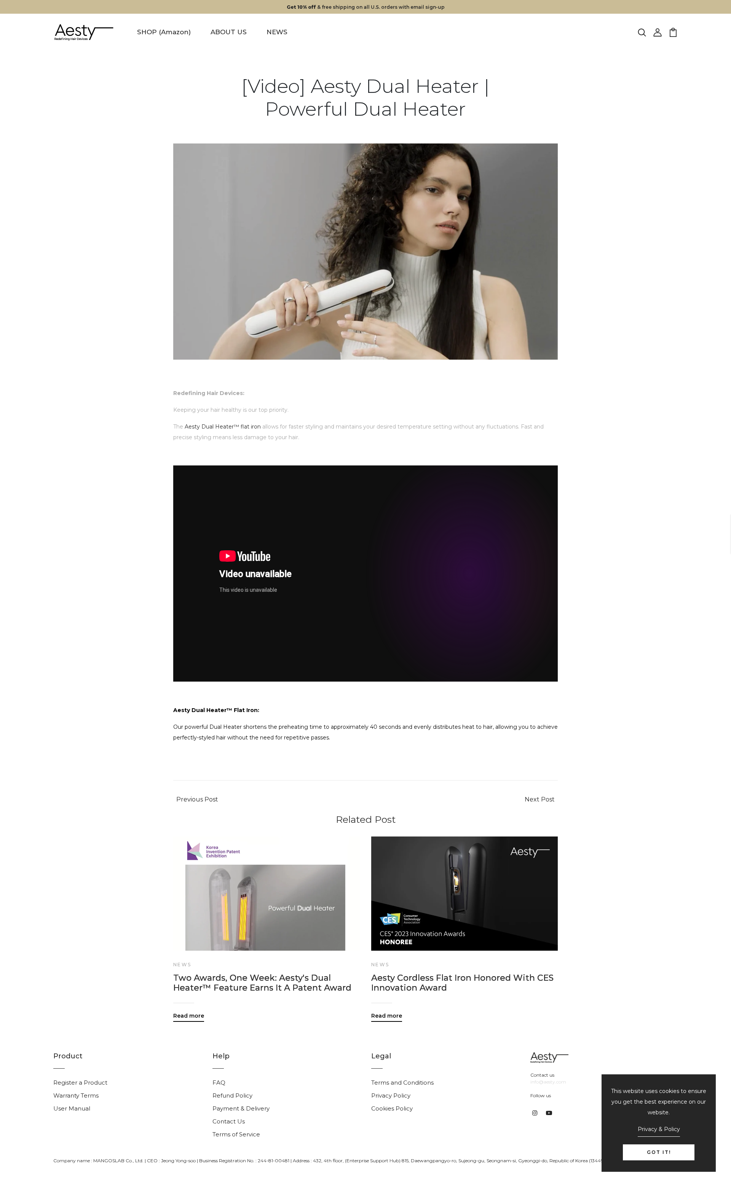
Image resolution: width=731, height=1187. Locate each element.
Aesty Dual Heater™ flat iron (223, 426)
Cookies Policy (392, 1108)
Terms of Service (236, 1134)
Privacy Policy (390, 1095)
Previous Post (197, 799)
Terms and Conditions (402, 1082)
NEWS (277, 32)
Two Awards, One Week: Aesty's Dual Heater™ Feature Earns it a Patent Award (262, 983)
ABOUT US (229, 32)
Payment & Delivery (241, 1108)
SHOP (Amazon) (164, 32)
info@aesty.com (548, 1082)
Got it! (659, 1152)
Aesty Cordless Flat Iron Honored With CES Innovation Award (462, 983)
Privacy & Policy (659, 1129)
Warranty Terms (76, 1095)
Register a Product (80, 1082)
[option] (267, 923)
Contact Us (228, 1121)
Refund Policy (232, 1095)
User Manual (71, 1108)
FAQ (218, 1082)
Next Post (540, 799)
